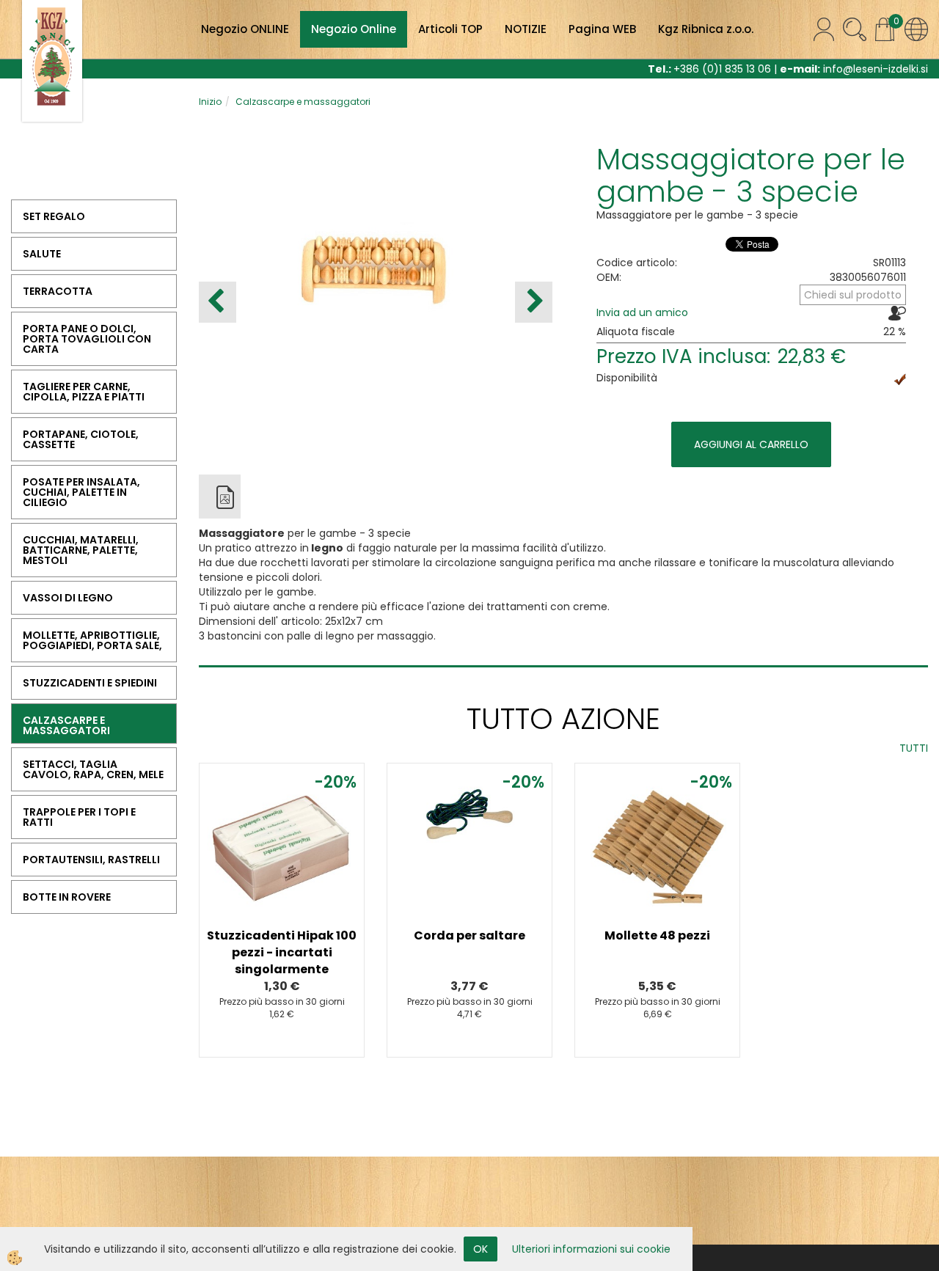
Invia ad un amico (642, 312)
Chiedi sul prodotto (853, 294)
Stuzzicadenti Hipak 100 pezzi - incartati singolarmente (282, 952)
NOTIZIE (526, 29)
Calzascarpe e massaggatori (302, 101)
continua (281, 865)
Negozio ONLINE (245, 29)
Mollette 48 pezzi (657, 935)
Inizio (210, 101)
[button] (533, 302)
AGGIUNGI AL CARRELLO (751, 444)
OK (480, 1249)
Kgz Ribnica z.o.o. (705, 29)
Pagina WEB (602, 29)
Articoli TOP (450, 29)
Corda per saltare (469, 935)
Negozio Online (353, 29)
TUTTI (913, 748)
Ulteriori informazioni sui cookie (591, 1249)
